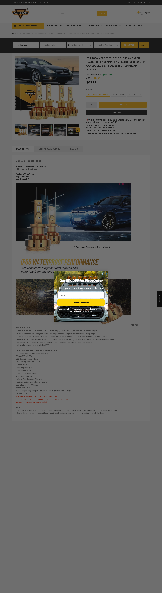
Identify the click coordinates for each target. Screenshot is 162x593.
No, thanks (81, 316)
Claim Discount (81, 302)
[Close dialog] (105, 274)
